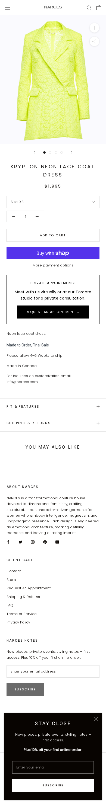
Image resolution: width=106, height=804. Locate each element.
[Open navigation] (7, 7)
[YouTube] (57, 542)
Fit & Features (23, 406)
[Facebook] (8, 542)
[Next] (72, 152)
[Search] (89, 7)
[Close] (96, 719)
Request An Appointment (29, 588)
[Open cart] (98, 7)
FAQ (10, 605)
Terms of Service (22, 613)
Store (11, 579)
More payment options (53, 265)
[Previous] (34, 152)
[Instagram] (33, 542)
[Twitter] (20, 542)
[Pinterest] (45, 542)
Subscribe (53, 785)
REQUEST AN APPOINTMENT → (53, 312)
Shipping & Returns (29, 423)
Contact (14, 571)
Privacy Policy (18, 622)
